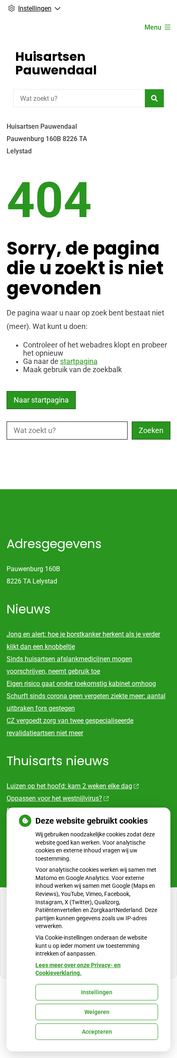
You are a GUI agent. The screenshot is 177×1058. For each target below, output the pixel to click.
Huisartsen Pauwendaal (56, 63)
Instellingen (96, 992)
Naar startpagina (41, 400)
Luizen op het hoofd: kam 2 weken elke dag (69, 786)
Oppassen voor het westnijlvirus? (54, 798)
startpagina (79, 361)
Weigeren (96, 1012)
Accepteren (97, 1031)
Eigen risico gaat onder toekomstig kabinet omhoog (81, 684)
